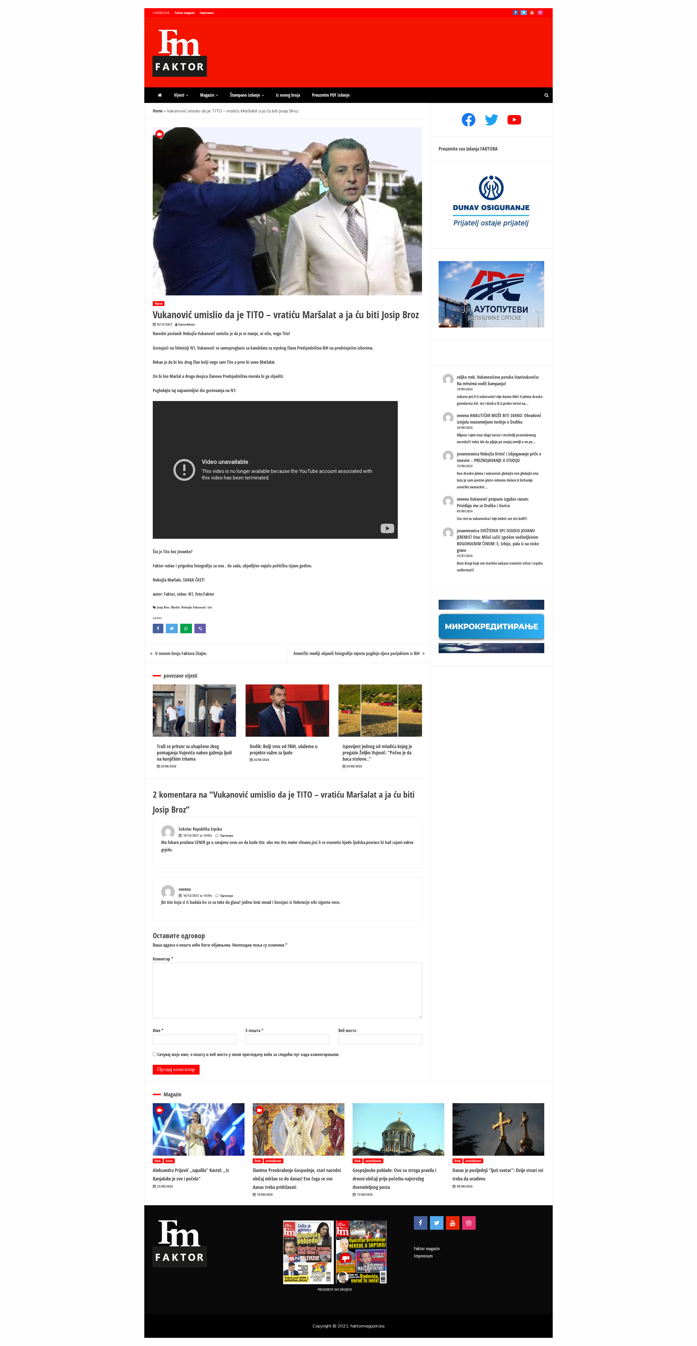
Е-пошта (254, 1030)
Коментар (163, 959)
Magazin (207, 95)
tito (209, 607)
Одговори (226, 835)
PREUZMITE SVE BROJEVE (335, 1289)
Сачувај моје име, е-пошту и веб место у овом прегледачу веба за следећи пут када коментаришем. (248, 1054)
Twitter (524, 12)
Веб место (347, 1030)
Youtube (532, 12)
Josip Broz (163, 607)
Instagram (540, 12)
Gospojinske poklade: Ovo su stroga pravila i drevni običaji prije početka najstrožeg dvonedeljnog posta (394, 1178)
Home (158, 111)
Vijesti (179, 95)
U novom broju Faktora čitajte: (181, 653)
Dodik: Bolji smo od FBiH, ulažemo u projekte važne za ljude (283, 749)
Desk (158, 1160)
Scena (169, 1160)
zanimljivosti (273, 1160)
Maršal (175, 607)
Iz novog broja (288, 95)
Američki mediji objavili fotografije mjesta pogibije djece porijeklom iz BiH (357, 653)
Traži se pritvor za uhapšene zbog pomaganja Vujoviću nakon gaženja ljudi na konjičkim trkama (194, 752)
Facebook (515, 12)
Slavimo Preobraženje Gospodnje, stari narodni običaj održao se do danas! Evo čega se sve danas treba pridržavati (297, 1178)
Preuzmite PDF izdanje (331, 95)
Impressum (207, 12)
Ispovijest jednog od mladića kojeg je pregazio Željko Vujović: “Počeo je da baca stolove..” (377, 752)
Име (158, 1030)
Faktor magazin (185, 12)
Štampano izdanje (245, 95)
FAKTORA (489, 148)
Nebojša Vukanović (193, 607)
